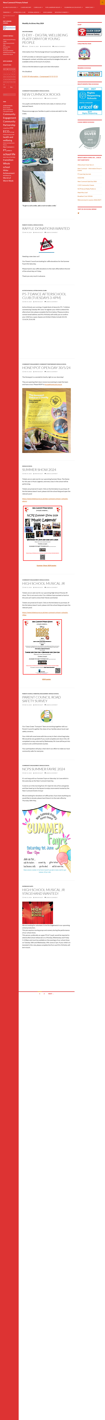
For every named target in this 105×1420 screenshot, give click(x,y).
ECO (6, 131)
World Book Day (7, 175)
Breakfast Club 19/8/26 (85, 196)
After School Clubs (40, 290)
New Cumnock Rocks (41, 94)
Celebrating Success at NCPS (72, 7)
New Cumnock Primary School (15, 2)
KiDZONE (81, 178)
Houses (13, 143)
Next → (51, 994)
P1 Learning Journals (84, 174)
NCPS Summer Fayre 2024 (43, 769)
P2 (13, 147)
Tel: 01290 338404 (8, 50)
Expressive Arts (27, 886)
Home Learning (47, 12)
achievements (8, 105)
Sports (4, 157)
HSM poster (46, 679)
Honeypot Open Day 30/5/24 (46, 368)
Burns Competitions (8, 109)
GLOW (12, 134)
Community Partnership (47, 364)
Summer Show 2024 (39, 470)
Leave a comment (59, 46)
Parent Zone (89, 7)
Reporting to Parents (61, 12)
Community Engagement (30, 91)
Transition (6, 12)
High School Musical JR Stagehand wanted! (43, 892)
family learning (7, 134)
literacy (5, 144)
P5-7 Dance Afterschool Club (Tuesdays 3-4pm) (44, 296)
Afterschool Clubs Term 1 (86, 165)
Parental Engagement (40, 693)
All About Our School (10, 7)
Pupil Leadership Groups (52, 7)
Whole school (44, 91)
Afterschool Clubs (19, 12)
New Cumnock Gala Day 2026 (87, 181)
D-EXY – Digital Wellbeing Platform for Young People (45, 39)
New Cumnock (8, 147)
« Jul (4, 87)
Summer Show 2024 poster (46, 565)
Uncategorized (27, 31)
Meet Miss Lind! (83, 192)
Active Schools (27, 290)
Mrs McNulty (39, 98)
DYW (11, 128)
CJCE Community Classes (86, 185)
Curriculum (37, 7)
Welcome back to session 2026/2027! (89, 200)
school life (9, 154)
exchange (11, 132)
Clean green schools (8, 111)
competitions (6, 128)
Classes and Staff (26, 7)
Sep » (11, 87)
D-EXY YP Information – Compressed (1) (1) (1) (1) (40, 76)
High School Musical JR (43, 583)
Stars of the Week (10, 157)
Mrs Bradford (46, 46)
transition (8, 159)
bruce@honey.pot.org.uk (53, 384)
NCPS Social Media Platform (87, 189)
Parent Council (27, 225)
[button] (33, 132)
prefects (9, 150)
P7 (4, 150)
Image (26, 46)
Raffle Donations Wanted (46, 228)
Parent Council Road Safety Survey (41, 699)
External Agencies (33, 12)
